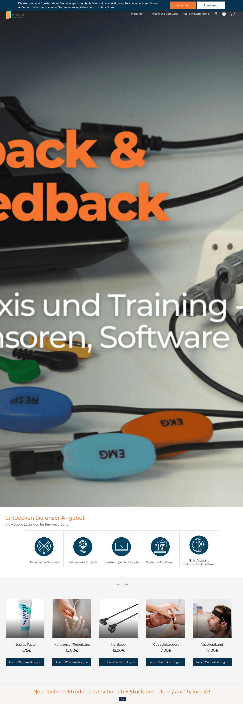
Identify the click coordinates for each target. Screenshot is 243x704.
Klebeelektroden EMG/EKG (165, 645)
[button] (25, 662)
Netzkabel (118, 644)
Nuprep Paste (25, 644)
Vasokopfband (212, 644)
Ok (122, 699)
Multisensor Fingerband (72, 644)
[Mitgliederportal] (224, 14)
